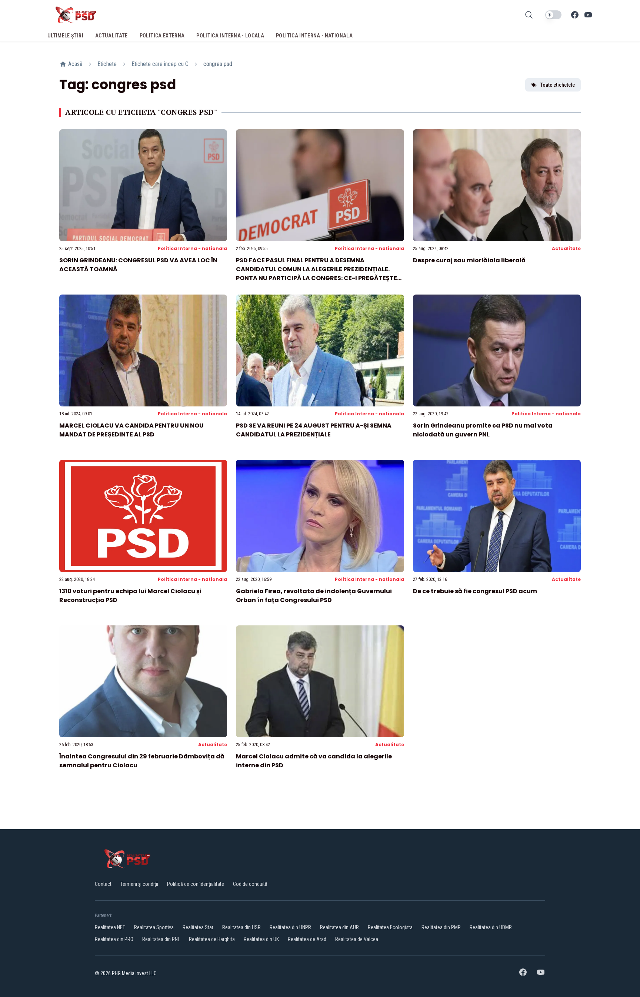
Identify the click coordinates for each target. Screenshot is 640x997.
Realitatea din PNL (161, 939)
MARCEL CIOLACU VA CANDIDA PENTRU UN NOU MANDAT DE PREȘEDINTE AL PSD (131, 430)
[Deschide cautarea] (528, 14)
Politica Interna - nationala (192, 248)
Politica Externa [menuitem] (162, 36)
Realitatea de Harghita (212, 939)
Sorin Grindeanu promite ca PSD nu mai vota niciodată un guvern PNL (483, 430)
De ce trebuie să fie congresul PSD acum (475, 591)
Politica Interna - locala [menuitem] (230, 36)
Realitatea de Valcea (356, 939)
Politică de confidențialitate (195, 884)
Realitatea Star (198, 927)
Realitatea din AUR (339, 927)
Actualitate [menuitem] (111, 36)
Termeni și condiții (139, 884)
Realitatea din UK (261, 939)
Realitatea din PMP (441, 927)
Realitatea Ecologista (390, 927)
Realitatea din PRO (114, 939)
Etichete (107, 63)
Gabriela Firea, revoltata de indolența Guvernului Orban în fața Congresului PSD (314, 595)
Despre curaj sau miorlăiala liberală (469, 260)
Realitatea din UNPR (290, 927)
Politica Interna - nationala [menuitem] (314, 36)
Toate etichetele (557, 85)
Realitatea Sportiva (154, 927)
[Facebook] (574, 14)
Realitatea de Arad (307, 939)
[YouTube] (588, 14)
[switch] (553, 14)
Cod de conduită (250, 884)
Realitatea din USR (241, 927)
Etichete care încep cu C (160, 63)
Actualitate (566, 248)
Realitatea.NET (110, 927)
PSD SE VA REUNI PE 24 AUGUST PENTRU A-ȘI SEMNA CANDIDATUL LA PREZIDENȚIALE (313, 430)
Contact (103, 884)
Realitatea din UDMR (491, 927)
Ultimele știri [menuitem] (65, 36)
